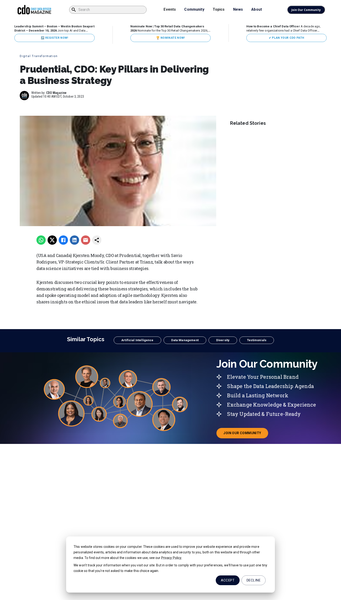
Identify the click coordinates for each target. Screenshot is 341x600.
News (238, 9)
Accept (228, 580)
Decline (254, 580)
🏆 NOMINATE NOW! (170, 37)
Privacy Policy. (171, 558)
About (256, 9)
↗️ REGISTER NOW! (54, 37)
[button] (137, 340)
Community (194, 9)
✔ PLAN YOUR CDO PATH (286, 37)
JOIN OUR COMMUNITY (245, 434)
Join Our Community (306, 10)
